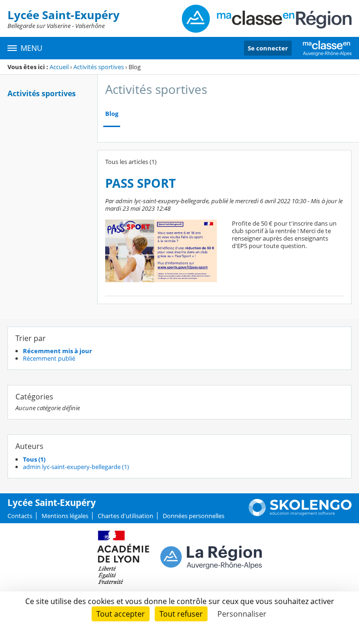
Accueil (59, 67)
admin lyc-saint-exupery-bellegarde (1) (76, 466)
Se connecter (268, 48)
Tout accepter (120, 614)
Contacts (19, 515)
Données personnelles (193, 515)
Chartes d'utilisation (125, 515)
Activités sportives (98, 67)
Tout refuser (181, 614)
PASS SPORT (140, 183)
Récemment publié (49, 358)
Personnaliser (241, 614)
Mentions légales (65, 515)
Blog (111, 114)
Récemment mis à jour (57, 351)
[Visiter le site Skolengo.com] (300, 514)
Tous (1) (34, 459)
